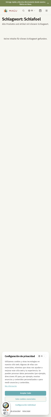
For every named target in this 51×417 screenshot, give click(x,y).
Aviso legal (26, 411)
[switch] (5, 413)
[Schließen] (48, 3)
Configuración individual (25, 405)
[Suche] (23, 11)
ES (32, 10)
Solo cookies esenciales (25, 399)
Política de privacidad (12, 411)
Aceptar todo (25, 393)
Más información (11, 386)
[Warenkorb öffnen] (40, 10)
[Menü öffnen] (46, 10)
